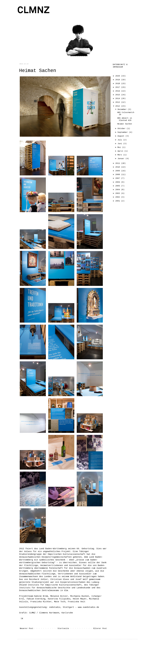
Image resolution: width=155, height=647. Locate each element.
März (120, 155)
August (121, 136)
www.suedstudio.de (88, 607)
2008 (118, 175)
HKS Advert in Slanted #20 (124, 119)
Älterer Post (100, 629)
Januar (121, 159)
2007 (118, 178)
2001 (118, 201)
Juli (120, 140)
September (123, 132)
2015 (118, 95)
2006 (118, 182)
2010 (118, 167)
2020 (118, 76)
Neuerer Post (26, 629)
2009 (118, 171)
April (121, 151)
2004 (118, 190)
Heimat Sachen (124, 124)
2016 (118, 91)
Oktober (122, 129)
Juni (120, 144)
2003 (118, 193)
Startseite (63, 629)
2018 (118, 84)
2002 (118, 197)
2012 (118, 106)
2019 (118, 80)
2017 (118, 87)
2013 (118, 102)
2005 (118, 186)
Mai (120, 147)
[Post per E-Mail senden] (21, 618)
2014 (118, 99)
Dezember (123, 109)
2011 (118, 163)
